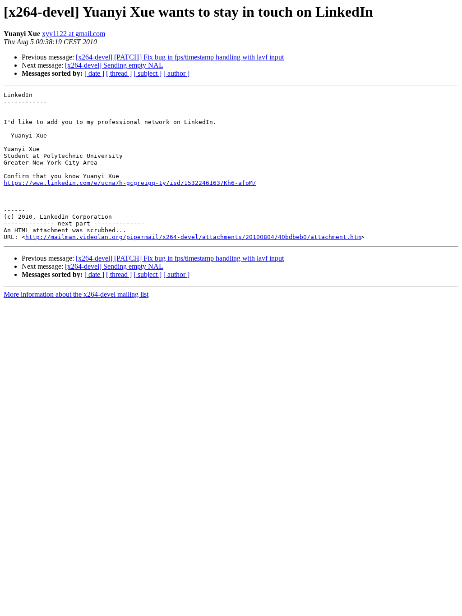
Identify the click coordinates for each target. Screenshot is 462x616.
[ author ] (176, 73)
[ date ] (94, 73)
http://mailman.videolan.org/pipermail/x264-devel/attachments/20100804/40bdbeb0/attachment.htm (193, 237)
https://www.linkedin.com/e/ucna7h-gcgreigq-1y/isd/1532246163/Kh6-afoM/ (130, 182)
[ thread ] (119, 73)
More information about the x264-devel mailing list (76, 294)
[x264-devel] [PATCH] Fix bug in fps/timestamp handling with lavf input (180, 57)
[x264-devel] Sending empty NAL (114, 65)
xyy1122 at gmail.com (73, 33)
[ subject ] (148, 73)
